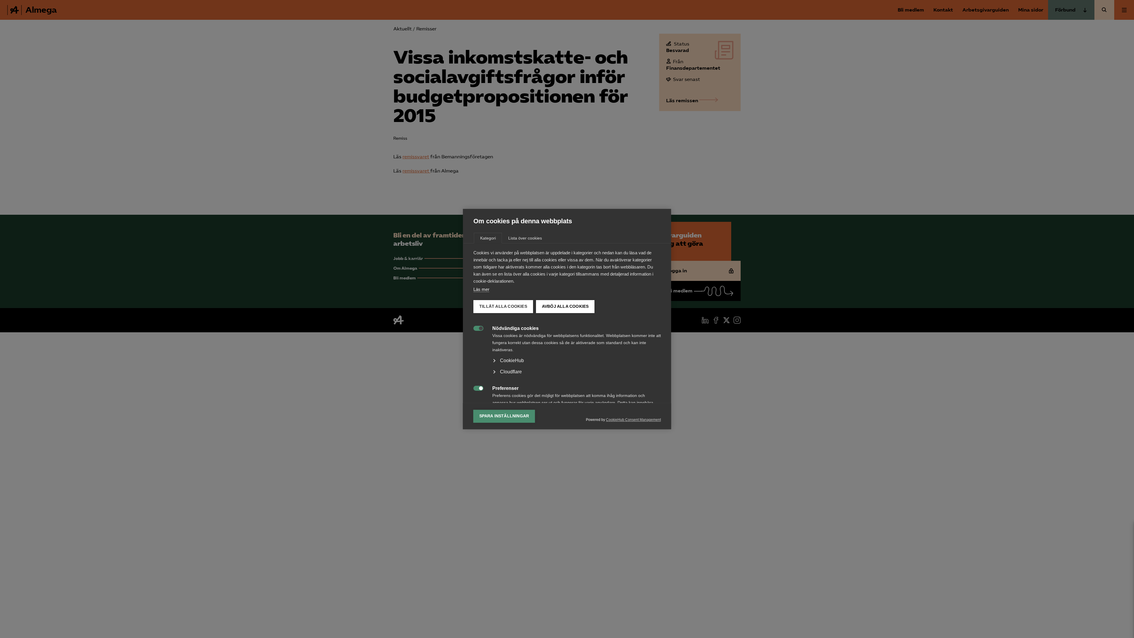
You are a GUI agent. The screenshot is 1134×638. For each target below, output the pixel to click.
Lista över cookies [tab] (525, 238)
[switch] (475, 328)
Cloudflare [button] (511, 371)
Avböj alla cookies (565, 306)
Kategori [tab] (488, 238)
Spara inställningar (504, 416)
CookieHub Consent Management (633, 420)
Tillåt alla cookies (503, 306)
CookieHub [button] (512, 360)
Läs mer (481, 289)
